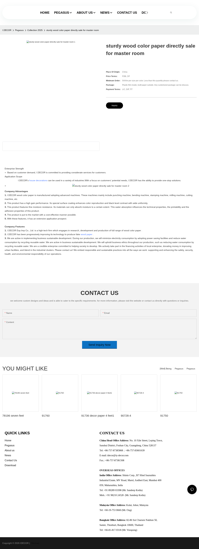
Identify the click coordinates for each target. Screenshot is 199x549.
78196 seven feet (13, 415)
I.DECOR (6, 30)
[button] (147, 12)
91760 (46, 415)
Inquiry (114, 105)
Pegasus (19, 30)
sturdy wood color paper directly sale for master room (72, 30)
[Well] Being (165, 368)
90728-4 (126, 415)
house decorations (38, 180)
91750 (164, 415)
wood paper (86, 234)
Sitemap (34, 543)
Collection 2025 (35, 30)
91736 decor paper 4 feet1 (97, 415)
